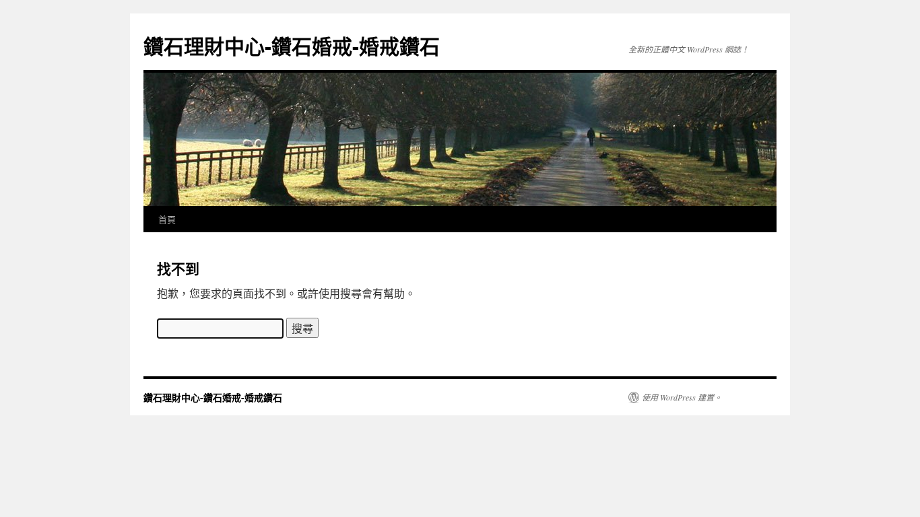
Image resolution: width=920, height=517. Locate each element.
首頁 (167, 219)
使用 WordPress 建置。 (682, 397)
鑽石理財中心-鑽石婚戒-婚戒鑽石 (291, 45)
